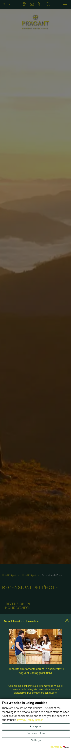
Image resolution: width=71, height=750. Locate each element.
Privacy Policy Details (30, 719)
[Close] (67, 620)
